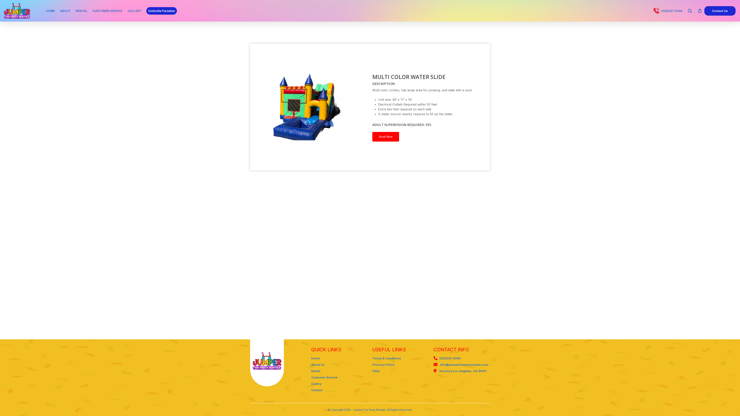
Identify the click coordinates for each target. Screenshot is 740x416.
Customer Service (324, 377)
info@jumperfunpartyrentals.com (463, 365)
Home (315, 358)
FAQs (376, 371)
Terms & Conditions (386, 358)
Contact (316, 390)
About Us (318, 365)
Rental (315, 371)
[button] (385, 137)
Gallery (316, 384)
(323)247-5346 (450, 358)
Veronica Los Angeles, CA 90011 (462, 371)
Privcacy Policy (383, 365)
